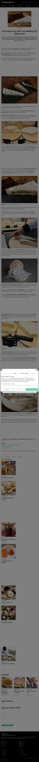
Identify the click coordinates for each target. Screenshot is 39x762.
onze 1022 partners (6, 378)
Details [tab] (15, 373)
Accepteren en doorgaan (32, 389)
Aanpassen (19, 389)
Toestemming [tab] (5, 373)
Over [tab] (34, 373)
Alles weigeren (7, 389)
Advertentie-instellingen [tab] (24, 373)
